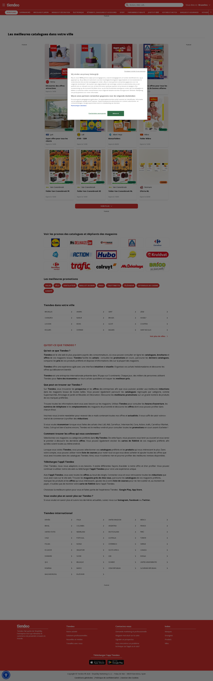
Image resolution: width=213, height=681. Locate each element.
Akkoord (116, 113)
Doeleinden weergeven (97, 113)
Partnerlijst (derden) (78, 105)
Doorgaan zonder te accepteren (135, 71)
